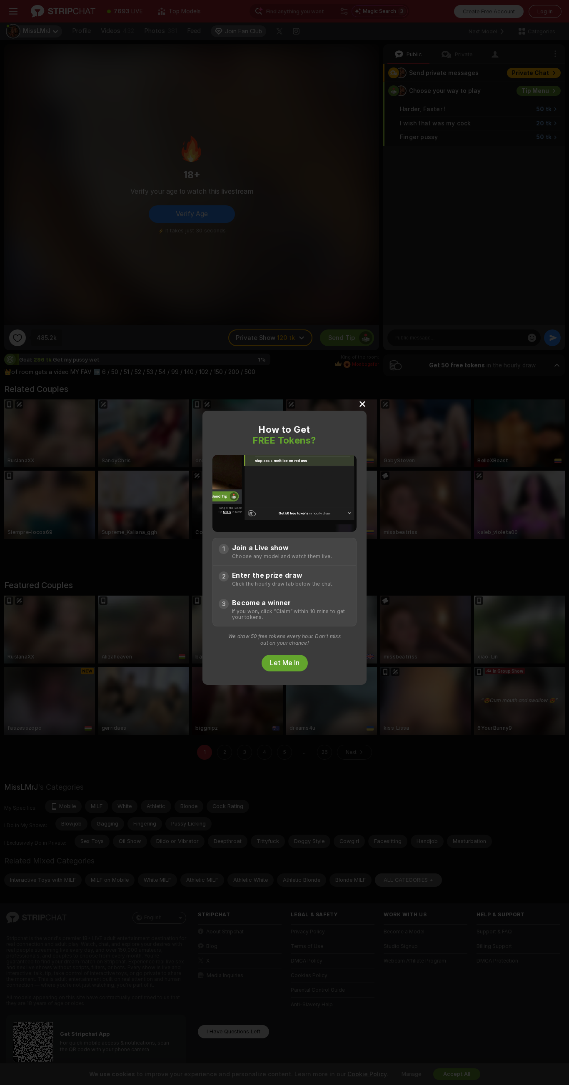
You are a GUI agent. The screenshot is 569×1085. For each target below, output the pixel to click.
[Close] (362, 403)
